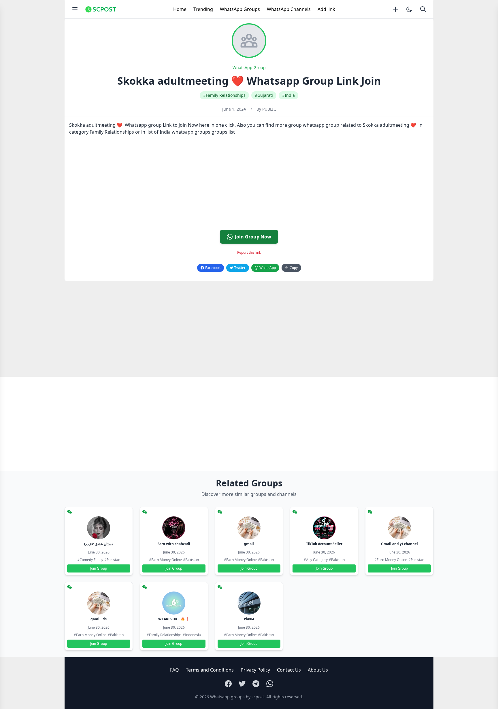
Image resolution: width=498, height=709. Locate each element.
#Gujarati (264, 95)
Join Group (98, 568)
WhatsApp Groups (240, 9)
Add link (326, 9)
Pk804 (249, 619)
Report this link (249, 252)
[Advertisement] (237, 185)
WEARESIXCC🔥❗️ (173, 619)
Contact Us (289, 670)
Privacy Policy (255, 670)
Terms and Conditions (210, 670)
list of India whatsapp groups (178, 132)
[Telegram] (255, 683)
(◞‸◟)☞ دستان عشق (98, 543)
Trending (203, 9)
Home (179, 9)
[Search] (423, 9)
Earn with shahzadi (173, 543)
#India (288, 95)
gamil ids (98, 619)
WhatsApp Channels (289, 9)
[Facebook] (228, 683)
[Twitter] (242, 683)
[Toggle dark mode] (409, 9)
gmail (249, 543)
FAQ (174, 670)
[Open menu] (75, 9)
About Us (318, 670)
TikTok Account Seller (324, 543)
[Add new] (395, 9)
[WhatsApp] (269, 683)
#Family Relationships (224, 95)
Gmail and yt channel (399, 543)
